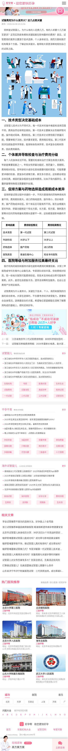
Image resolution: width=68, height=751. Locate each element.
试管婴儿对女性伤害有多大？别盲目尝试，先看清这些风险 (31, 560)
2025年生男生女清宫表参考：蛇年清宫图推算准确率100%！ (30, 420)
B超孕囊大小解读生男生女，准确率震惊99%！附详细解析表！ (30, 429)
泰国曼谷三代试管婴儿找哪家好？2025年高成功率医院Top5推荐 (31, 471)
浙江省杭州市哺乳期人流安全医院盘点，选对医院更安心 (28, 377)
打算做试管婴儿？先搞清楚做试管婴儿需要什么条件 (27, 565)
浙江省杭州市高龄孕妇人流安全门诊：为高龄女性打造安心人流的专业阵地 (35, 363)
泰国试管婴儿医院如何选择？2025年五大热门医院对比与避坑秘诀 (32, 485)
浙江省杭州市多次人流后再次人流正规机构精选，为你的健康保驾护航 (33, 368)
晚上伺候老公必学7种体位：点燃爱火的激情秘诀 (24, 433)
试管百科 (41, 729)
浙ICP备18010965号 (27, 735)
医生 (61, 694)
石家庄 (31, 702)
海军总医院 (41, 641)
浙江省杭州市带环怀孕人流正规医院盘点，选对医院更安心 (29, 359)
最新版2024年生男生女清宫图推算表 (19, 415)
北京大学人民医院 (11, 641)
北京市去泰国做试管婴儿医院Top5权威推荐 (22, 489)
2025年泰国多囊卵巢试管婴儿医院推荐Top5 (23, 480)
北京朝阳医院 (42, 608)
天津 (19, 702)
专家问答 (57, 729)
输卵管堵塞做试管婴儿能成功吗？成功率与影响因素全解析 (31, 538)
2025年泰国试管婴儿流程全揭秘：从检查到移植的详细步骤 (29, 476)
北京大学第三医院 (11, 608)
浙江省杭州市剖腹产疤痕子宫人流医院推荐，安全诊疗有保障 (30, 372)
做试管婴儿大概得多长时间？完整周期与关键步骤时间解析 (31, 554)
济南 (54, 702)
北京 (7, 702)
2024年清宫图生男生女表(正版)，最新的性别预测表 (26, 424)
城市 (7, 694)
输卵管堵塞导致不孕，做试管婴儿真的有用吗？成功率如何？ (32, 543)
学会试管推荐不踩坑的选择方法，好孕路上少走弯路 (27, 521)
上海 (43, 702)
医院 (34, 694)
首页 (8, 729)
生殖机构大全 (24, 729)
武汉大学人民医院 (45, 673)
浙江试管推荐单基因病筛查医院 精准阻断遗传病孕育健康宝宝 (32, 527)
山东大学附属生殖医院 (13, 673)
